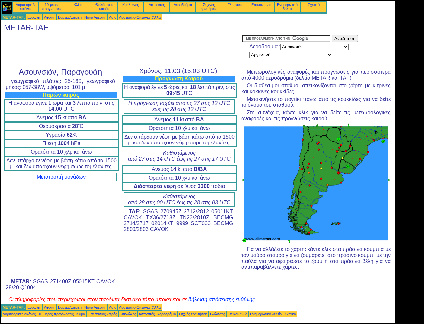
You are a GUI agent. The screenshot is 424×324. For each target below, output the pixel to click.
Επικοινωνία (261, 5)
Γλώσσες (235, 5)
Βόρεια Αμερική (70, 17)
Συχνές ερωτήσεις (209, 7)
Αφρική (49, 17)
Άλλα (156, 17)
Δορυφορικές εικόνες (26, 7)
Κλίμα (78, 5)
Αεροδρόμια (183, 5)
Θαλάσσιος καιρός (104, 7)
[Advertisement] (121, 50)
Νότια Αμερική (95, 17)
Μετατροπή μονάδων (61, 177)
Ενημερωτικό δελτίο (287, 7)
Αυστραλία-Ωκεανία (134, 17)
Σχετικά (314, 5)
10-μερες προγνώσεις (52, 7)
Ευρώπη (34, 17)
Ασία (112, 17)
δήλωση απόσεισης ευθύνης (221, 299)
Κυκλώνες (130, 5)
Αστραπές (157, 5)
